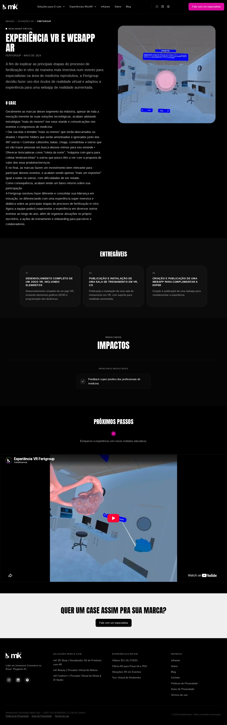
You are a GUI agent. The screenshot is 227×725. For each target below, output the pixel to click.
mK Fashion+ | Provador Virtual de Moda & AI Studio (77, 677)
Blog (128, 6)
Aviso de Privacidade (182, 689)
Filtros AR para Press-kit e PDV (129, 666)
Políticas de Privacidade (184, 683)
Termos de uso (179, 694)
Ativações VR (26, 21)
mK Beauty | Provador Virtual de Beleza (75, 670)
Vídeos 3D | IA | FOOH (124, 660)
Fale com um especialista (206, 6)
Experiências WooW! (81, 6)
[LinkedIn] (162, 6)
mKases (105, 6)
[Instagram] (157, 6)
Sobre (118, 6)
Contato (175, 677)
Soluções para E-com (49, 6)
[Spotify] (168, 6)
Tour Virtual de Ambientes (126, 677)
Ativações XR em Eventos (126, 671)
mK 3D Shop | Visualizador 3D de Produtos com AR (77, 662)
